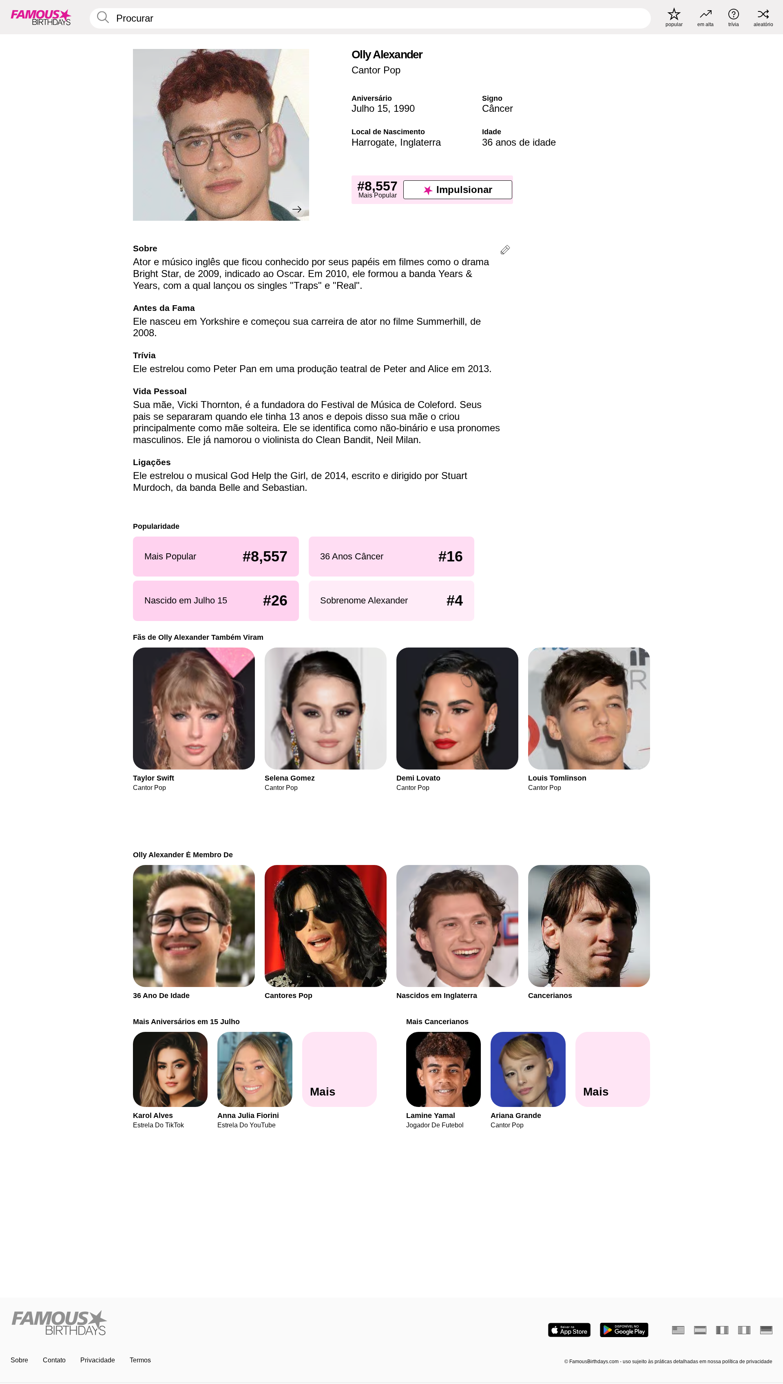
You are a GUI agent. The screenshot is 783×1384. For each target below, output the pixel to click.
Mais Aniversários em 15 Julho (186, 1021)
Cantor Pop (376, 69)
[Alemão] (766, 1330)
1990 (404, 108)
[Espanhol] (700, 1330)
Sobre (19, 1360)
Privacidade (97, 1360)
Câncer (497, 108)
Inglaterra (420, 142)
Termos (140, 1360)
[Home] (199, 1323)
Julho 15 (370, 108)
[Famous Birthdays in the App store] (569, 1330)
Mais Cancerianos (437, 1021)
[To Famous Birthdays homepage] (41, 17)
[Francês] (722, 1330)
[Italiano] (744, 1330)
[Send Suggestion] (505, 251)
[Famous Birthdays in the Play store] (624, 1330)
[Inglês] (678, 1330)
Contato (54, 1360)
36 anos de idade (519, 142)
